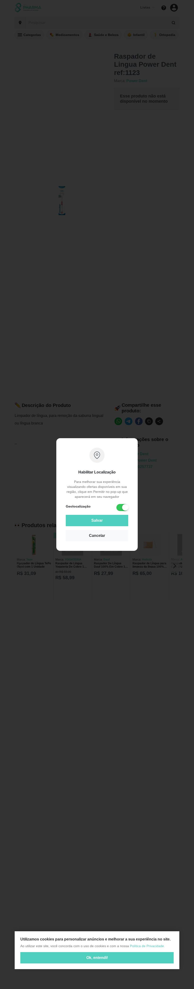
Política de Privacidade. (147, 946)
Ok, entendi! (97, 958)
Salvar (97, 520)
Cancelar (97, 536)
